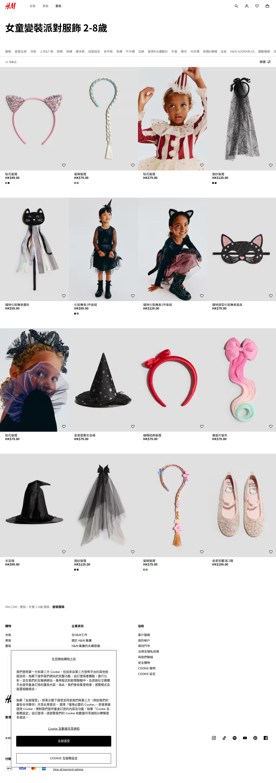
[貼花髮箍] (34, 118)
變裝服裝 (58, 607)
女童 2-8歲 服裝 (39, 607)
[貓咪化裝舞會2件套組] (172, 249)
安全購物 (144, 662)
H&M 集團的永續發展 (86, 646)
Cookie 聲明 (146, 668)
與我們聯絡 (145, 657)
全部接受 (64, 741)
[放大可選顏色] (7, 183)
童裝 (58, 6)
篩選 (263, 61)
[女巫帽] (34, 505)
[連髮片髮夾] (241, 380)
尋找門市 (144, 646)
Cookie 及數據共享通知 (64, 728)
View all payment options (68, 769)
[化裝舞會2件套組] (103, 249)
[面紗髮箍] (241, 118)
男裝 (45, 6)
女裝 (33, 6)
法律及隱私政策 (148, 651)
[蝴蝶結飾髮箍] (172, 380)
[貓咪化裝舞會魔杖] (34, 249)
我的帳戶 (144, 640)
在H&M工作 (79, 635)
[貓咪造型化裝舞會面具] (241, 249)
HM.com (11, 607)
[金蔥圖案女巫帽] (103, 380)
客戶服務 (144, 635)
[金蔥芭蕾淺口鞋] (241, 505)
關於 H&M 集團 (82, 640)
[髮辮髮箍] (103, 118)
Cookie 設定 (146, 674)
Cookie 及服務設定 (64, 758)
